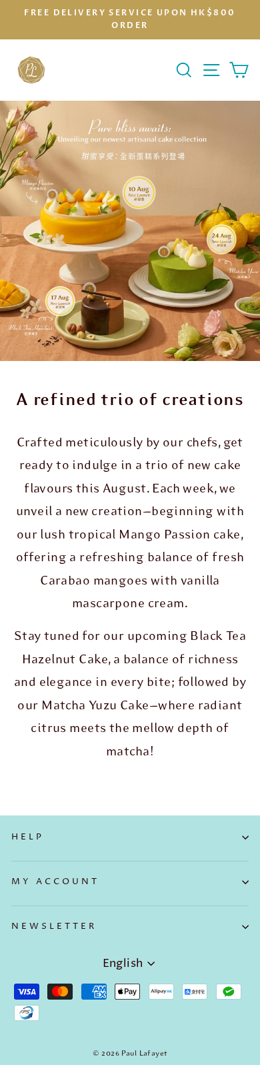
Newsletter (54, 926)
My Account (55, 881)
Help (27, 837)
